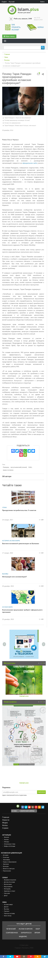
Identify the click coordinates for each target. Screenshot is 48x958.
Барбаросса (26, 933)
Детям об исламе (9, 882)
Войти (42, 2)
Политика (6, 857)
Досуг (5, 895)
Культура (6, 866)
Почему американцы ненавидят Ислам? (17, 120)
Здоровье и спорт (9, 891)
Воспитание (8, 884)
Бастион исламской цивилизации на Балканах (20, 543)
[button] (9, 36)
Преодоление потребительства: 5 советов (19, 510)
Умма (6, 57)
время (37, 933)
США (30, 467)
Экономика (6, 859)
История (5, 540)
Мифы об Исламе (9, 846)
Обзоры (6, 842)
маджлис (23, 936)
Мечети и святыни (9, 868)
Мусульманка (8, 886)
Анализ (6, 839)
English (4, 2)
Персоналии (7, 871)
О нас (14, 811)
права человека (8, 470)
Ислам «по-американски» (12, 123)
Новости (5, 820)
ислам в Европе (26, 929)
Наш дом (7, 893)
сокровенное (12, 933)
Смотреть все (24, 696)
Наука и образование (10, 862)
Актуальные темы (9, 844)
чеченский (11, 929)
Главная (7, 54)
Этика (4, 507)
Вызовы (7, 60)
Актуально (6, 835)
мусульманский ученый (19, 467)
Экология (6, 864)
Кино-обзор (7, 916)
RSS (31, 948)
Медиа (5, 823)
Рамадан (6, 467)
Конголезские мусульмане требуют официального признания (22, 611)
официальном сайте (29, 163)
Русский (11, 2)
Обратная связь (27, 811)
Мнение (6, 837)
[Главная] (24, 10)
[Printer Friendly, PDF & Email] (38, 73)
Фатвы (5, 825)
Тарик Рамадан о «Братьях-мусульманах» (17, 118)
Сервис (5, 828)
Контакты (25, 948)
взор (38, 929)
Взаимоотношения (10, 880)
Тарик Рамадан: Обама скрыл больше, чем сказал (20, 125)
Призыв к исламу (9, 913)
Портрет (6, 911)
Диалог (6, 907)
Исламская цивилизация (11, 853)
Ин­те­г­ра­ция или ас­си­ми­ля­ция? (14, 577)
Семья (4, 877)
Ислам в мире (14, 540)
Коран (41, 27)
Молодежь (7, 889)
